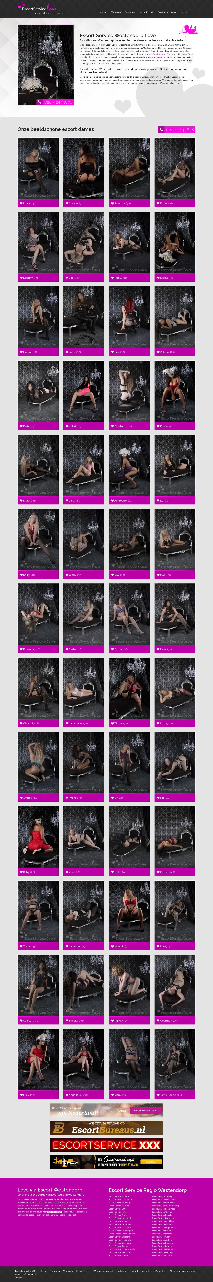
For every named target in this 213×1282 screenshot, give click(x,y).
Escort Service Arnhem (162, 1240)
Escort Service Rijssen (162, 1255)
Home (103, 12)
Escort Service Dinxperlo (119, 1237)
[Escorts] (106, 1162)
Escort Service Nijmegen (163, 1249)
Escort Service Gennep (162, 1252)
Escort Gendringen (154, 57)
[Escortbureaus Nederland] (106, 1128)
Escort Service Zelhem (119, 1246)
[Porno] (106, 1110)
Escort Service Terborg (162, 1196)
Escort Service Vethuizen (120, 1252)
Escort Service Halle (118, 1212)
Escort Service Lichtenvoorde (122, 1249)
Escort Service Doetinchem (164, 1199)
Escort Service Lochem (162, 1224)
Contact (186, 12)
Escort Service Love (24, 1271)
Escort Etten (103, 57)
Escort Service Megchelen (120, 1240)
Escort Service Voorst (118, 1221)
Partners (121, 1271)
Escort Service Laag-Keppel (164, 1209)
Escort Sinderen (159, 54)
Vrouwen (130, 12)
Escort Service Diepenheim (164, 1227)
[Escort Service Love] (41, 8)
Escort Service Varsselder (120, 1227)
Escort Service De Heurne (120, 1224)
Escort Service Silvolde (119, 1206)
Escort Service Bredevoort (163, 1203)
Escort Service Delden (162, 1246)
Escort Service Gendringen (121, 1231)
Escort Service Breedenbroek (122, 1234)
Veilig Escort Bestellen (154, 1271)
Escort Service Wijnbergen (121, 1243)
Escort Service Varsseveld (120, 1199)
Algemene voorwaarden (183, 1271)
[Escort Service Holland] (106, 1145)
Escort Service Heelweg (119, 1203)
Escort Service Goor (160, 1237)
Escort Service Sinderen (119, 1196)
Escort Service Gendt (161, 1231)
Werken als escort (167, 12)
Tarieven (116, 12)
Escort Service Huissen (162, 1234)
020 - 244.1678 (58, 102)
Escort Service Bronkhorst (163, 1221)
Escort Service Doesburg (163, 1218)
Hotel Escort (146, 12)
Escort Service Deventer (163, 1243)
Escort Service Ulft (117, 1209)
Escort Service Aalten (118, 1255)
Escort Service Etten (118, 1215)
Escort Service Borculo (162, 1215)
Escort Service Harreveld (120, 1218)
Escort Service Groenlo (162, 1212)
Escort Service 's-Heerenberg (165, 1206)
